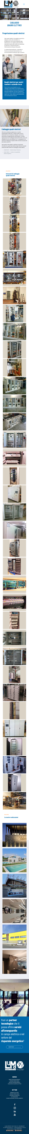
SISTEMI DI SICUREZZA (14, 1095)
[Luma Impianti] (11, 7)
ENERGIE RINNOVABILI (14, 1081)
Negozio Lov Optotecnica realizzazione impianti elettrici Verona (13, 906)
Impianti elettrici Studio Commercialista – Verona (14, 954)
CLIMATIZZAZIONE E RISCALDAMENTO (14, 1098)
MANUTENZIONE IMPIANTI (14, 1079)
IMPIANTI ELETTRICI (14, 1092)
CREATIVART (19, 1129)
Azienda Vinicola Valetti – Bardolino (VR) (14, 827)
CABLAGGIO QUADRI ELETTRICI (14, 1083)
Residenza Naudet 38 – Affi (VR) (14, 878)
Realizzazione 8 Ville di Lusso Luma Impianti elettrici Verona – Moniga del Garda (13, 856)
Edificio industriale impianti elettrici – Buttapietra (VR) (12, 930)
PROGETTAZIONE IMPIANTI (14, 1082)
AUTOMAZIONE (14, 1096)
